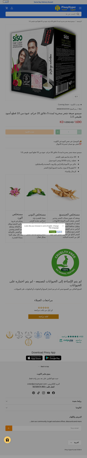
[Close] (62, 225)
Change (52, 232)
